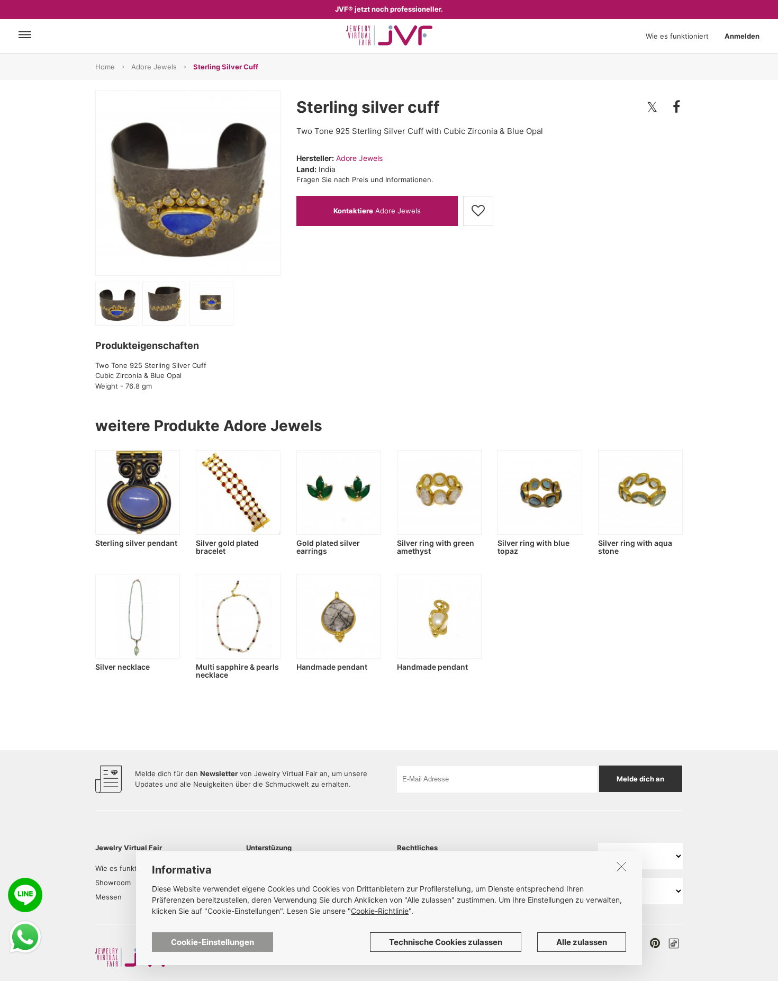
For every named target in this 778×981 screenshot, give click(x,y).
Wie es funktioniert (677, 36)
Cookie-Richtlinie (380, 910)
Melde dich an (640, 779)
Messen (108, 897)
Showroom (113, 882)
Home (105, 66)
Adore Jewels (154, 66)
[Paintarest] (655, 943)
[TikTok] (674, 943)
